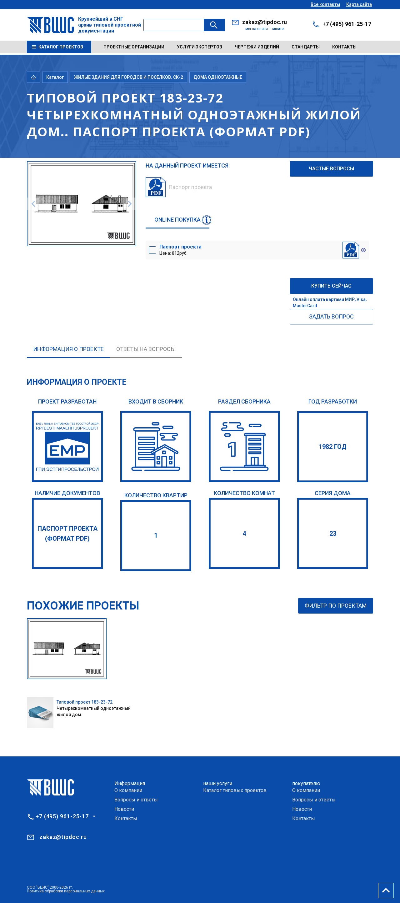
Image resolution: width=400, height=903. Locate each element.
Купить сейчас (331, 286)
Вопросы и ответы (136, 800)
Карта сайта (359, 4)
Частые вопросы (331, 169)
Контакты (344, 47)
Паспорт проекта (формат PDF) (68, 533)
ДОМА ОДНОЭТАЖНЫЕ (217, 77)
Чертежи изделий (257, 47)
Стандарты (306, 47)
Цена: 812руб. (180, 250)
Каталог (55, 77)
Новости (124, 809)
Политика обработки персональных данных (66, 891)
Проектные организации (133, 47)
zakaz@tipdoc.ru (264, 22)
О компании (128, 790)
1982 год (333, 446)
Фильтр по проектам (336, 605)
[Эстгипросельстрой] (67, 446)
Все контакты (325, 4)
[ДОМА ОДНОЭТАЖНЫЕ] (244, 446)
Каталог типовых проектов (235, 790)
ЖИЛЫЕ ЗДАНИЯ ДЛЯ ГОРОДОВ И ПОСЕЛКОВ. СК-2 (128, 77)
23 (332, 533)
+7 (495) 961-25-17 (346, 24)
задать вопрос (331, 316)
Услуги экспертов (199, 47)
